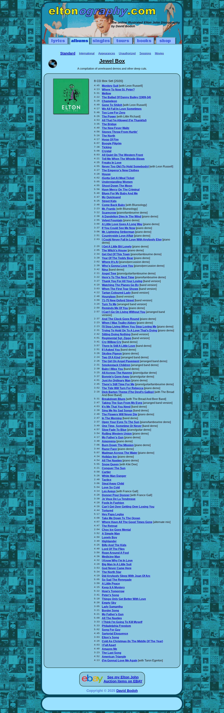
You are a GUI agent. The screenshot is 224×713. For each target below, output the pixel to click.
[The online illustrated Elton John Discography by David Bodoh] (112, 4)
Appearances (106, 53)
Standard (67, 53)
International (86, 53)
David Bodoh (127, 691)
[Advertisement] (112, 704)
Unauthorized (127, 53)
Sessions (145, 53)
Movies (159, 53)
